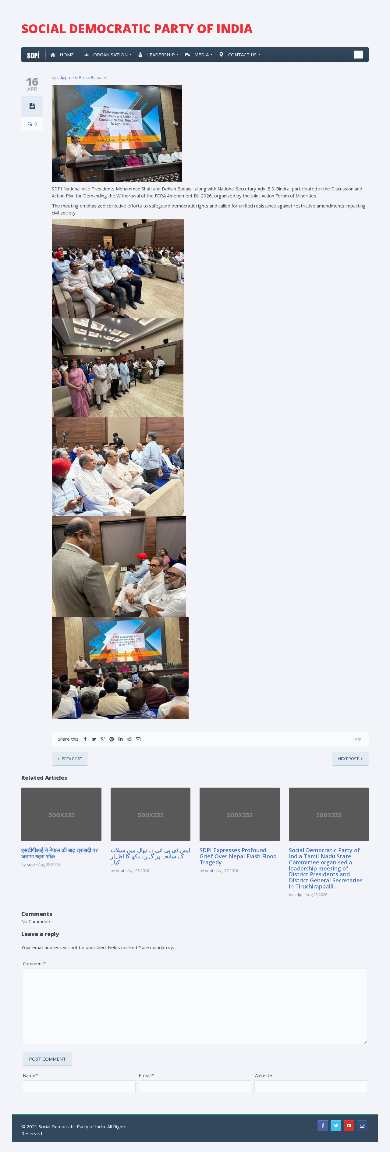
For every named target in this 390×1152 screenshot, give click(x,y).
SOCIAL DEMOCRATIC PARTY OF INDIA (137, 28)
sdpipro (64, 77)
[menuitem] (62, 54)
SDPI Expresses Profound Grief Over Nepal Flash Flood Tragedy (238, 856)
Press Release (92, 77)
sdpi (31, 864)
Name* (30, 1075)
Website (263, 1075)
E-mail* (146, 1075)
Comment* (34, 963)
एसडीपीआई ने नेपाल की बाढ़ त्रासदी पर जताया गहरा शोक (59, 853)
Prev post (72, 758)
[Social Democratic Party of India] (33, 54)
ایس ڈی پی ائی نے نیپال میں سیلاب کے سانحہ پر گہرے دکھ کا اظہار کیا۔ (150, 856)
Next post (348, 758)
